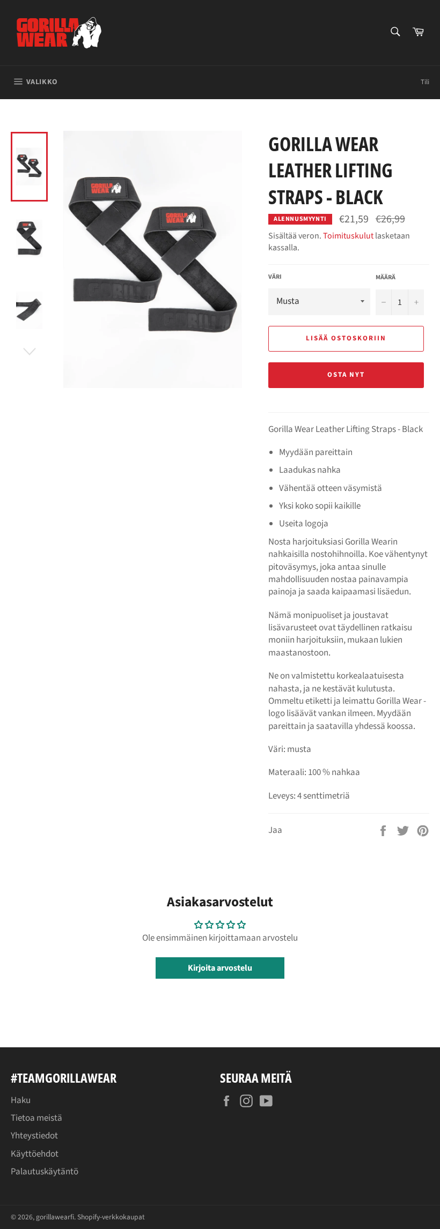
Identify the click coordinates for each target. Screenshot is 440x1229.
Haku (21, 1100)
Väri (275, 277)
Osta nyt (346, 374)
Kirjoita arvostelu (220, 968)
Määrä (385, 277)
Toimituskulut (348, 236)
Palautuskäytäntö (44, 1171)
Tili (425, 82)
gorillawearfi (55, 1217)
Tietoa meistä (36, 1118)
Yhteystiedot (34, 1135)
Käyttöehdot (34, 1154)
